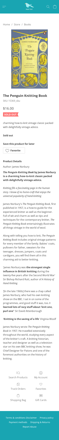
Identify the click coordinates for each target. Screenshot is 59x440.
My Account (41, 377)
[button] (29, 7)
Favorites (41, 388)
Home (6, 24)
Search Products (18, 377)
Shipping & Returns (40, 422)
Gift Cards (41, 400)
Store (17, 24)
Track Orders (18, 388)
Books (27, 24)
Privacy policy (46, 417)
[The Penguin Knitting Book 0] (29, 59)
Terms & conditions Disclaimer (21, 417)
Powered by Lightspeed (29, 432)
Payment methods (18, 422)
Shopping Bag (18, 400)
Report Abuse (29, 426)
